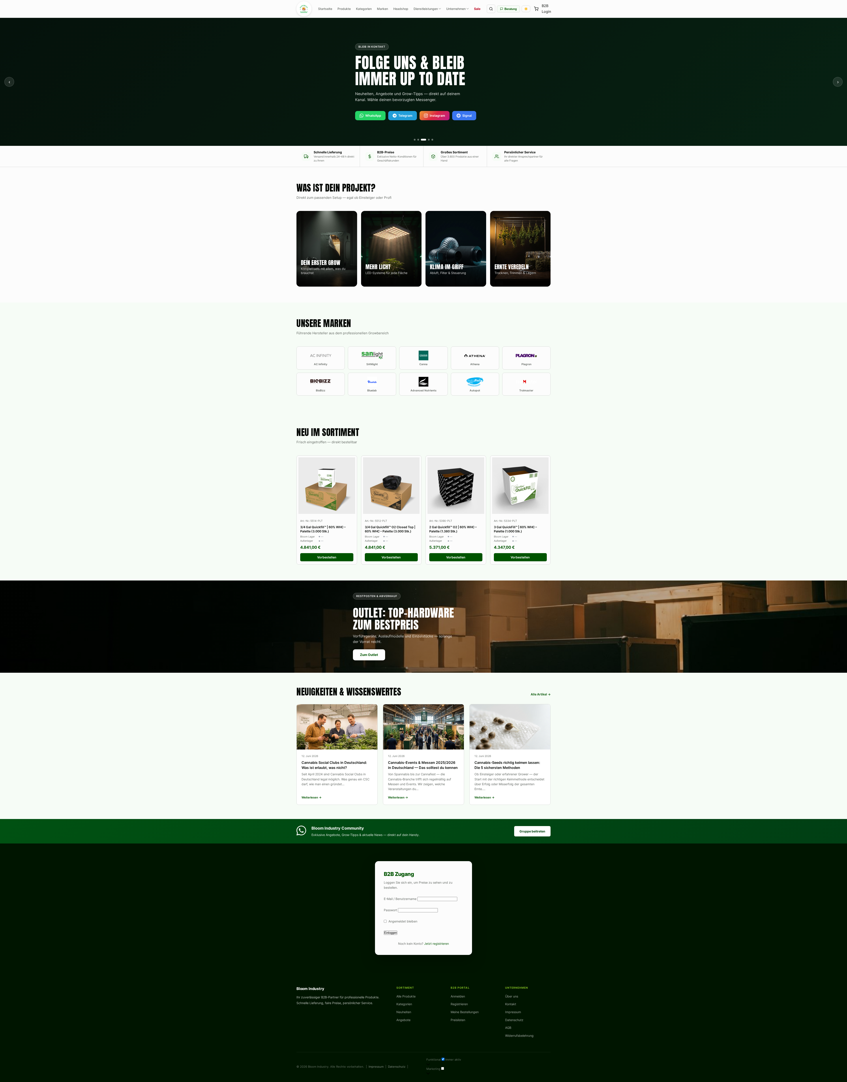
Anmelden (458, 996)
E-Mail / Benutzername (400, 899)
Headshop (400, 9)
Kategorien (364, 9)
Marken (382, 9)
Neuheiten (403, 1012)
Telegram (405, 115)
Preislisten (458, 1020)
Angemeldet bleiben (402, 921)
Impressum (513, 1012)
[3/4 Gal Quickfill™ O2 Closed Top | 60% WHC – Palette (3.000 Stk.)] (391, 486)
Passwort (390, 910)
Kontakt (510, 1004)
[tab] (415, 140)
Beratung (510, 9)
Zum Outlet (369, 655)
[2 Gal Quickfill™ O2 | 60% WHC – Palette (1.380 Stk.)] (456, 486)
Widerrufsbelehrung (519, 1035)
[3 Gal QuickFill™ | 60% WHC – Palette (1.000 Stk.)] (520, 486)
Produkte (344, 9)
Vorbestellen (326, 557)
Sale (477, 9)
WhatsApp (373, 115)
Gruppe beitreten (532, 831)
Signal (467, 115)
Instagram (437, 115)
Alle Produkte (406, 996)
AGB (508, 1027)
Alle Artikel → (541, 694)
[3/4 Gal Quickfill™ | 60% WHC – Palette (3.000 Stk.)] (327, 486)
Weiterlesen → (312, 797)
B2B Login (546, 9)
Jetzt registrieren (436, 943)
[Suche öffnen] (491, 9)
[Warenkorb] (536, 9)
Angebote (403, 1020)
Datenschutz (514, 1020)
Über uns (511, 996)
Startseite (325, 9)
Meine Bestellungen (465, 1012)
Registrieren (459, 1004)
